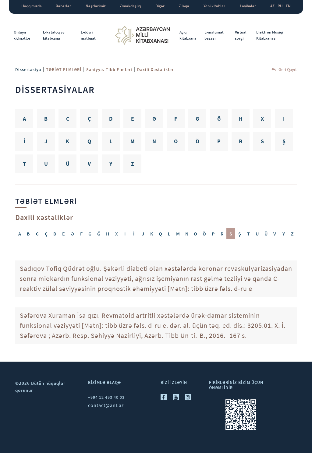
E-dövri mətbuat (88, 35)
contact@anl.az (106, 405)
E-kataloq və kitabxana (54, 35)
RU (280, 6)
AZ (272, 6)
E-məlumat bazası (214, 35)
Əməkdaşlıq (130, 6)
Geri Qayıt (287, 69)
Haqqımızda (31, 6)
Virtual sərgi (240, 35)
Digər (160, 6)
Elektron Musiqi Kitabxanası (269, 35)
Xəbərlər (63, 6)
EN (288, 6)
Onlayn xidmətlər (22, 35)
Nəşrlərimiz (96, 6)
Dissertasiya (28, 69)
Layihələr (248, 6)
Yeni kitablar (214, 6)
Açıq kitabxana (188, 35)
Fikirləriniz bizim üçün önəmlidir (236, 385)
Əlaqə (184, 6)
